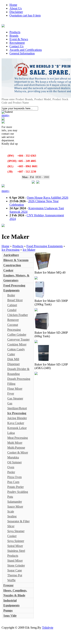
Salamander (14, 501)
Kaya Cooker (15, 423)
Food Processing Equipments (44, 246)
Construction (12, 265)
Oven (10, 467)
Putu (10, 496)
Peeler (11, 472)
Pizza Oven (14, 477)
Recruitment (17, 42)
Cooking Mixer (16, 344)
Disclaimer (16, 12)
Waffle (11, 580)
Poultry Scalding (17, 491)
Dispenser (13, 364)
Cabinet (12, 305)
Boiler (11, 295)
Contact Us (16, 46)
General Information (22, 53)
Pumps (8, 610)
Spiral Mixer (15, 545)
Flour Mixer (14, 388)
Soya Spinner (15, 541)
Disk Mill (13, 359)
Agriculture (11, 255)
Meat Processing (17, 437)
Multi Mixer (14, 442)
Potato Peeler (15, 487)
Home (13, 4)
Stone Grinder (16, 565)
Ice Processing (11, 249)
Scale (10, 511)
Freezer (8, 585)
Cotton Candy (16, 349)
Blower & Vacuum (15, 260)
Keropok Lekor (17, 428)
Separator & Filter (18, 521)
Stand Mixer (15, 560)
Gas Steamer (15, 398)
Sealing (12, 516)
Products (14, 32)
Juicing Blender (17, 418)
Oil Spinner (14, 462)
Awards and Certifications (25, 49)
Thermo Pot (14, 575)
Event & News (18, 39)
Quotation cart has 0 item (25, 15)
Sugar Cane (14, 570)
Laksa (11, 432)
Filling (11, 383)
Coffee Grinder (16, 334)
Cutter (11, 354)
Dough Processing (18, 378)
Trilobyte (47, 627)
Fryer (10, 393)
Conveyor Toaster (18, 339)
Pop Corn (13, 482)
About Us (15, 8)
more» (5, 115)
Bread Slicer (15, 300)
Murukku (13, 457)
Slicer (10, 526)
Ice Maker (29, 249)
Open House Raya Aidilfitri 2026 (47, 197)
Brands (13, 35)
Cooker (8, 270)
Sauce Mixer (15, 506)
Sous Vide (10, 615)
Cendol (11, 310)
